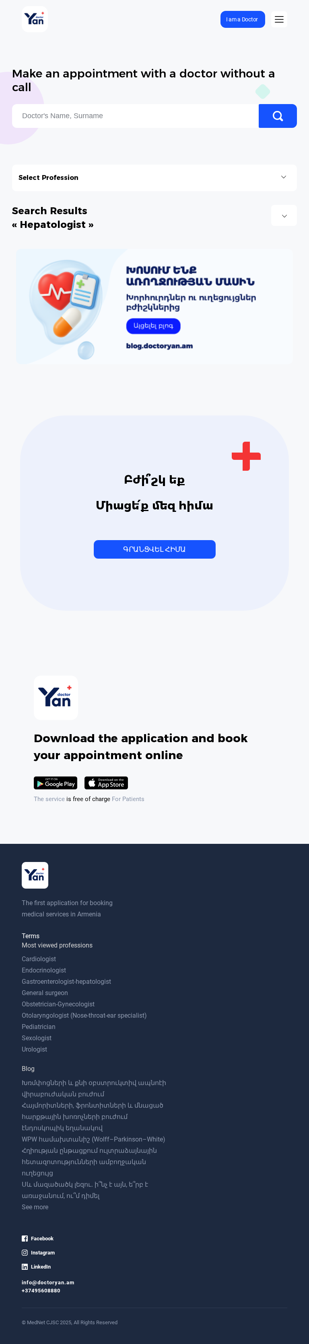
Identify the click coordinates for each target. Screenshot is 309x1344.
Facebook (42, 1238)
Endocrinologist (44, 970)
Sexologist (37, 1038)
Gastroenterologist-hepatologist (66, 981)
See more (35, 1207)
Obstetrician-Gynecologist (58, 1004)
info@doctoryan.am (48, 1282)
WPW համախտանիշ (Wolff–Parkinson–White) (93, 1139)
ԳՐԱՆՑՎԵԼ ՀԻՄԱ (154, 549)
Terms (30, 936)
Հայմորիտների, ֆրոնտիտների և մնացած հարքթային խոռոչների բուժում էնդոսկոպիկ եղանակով (92, 1117)
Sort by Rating (284, 215)
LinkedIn (41, 1267)
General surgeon (45, 993)
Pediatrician (39, 1027)
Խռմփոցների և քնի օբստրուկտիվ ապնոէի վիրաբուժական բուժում (94, 1088)
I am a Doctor (242, 19)
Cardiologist (39, 959)
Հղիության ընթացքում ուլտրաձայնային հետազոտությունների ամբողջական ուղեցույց (89, 1162)
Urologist (34, 1049)
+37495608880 (41, 1291)
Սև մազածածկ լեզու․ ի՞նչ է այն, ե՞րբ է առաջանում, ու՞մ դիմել (85, 1190)
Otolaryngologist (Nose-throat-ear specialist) (84, 1015)
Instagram (43, 1253)
